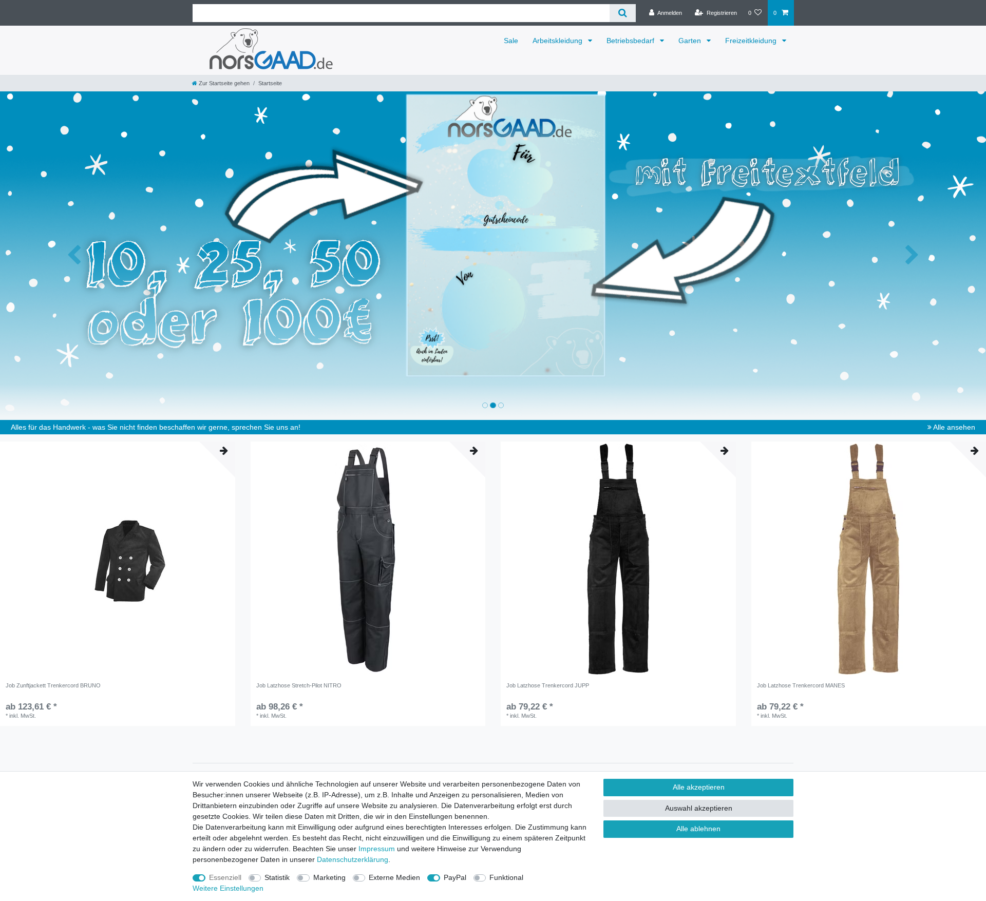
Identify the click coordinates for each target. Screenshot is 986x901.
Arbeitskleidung (558, 40)
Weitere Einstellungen (228, 888)
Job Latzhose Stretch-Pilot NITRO (299, 685)
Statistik (277, 877)
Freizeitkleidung (752, 40)
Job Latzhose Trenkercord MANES (801, 685)
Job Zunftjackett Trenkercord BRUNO (53, 685)
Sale (511, 40)
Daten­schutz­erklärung (352, 859)
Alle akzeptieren (699, 787)
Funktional (506, 877)
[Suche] (623, 13)
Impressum (376, 849)
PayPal (455, 877)
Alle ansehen (953, 427)
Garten (690, 40)
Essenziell (225, 877)
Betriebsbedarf (631, 40)
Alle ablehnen (698, 829)
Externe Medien (394, 877)
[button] (74, 255)
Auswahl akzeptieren (698, 808)
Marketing (329, 877)
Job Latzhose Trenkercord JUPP (547, 685)
